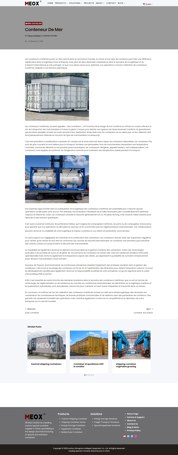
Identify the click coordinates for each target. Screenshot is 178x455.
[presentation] (47, 345)
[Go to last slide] (30, 352)
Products (63, 414)
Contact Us (132, 424)
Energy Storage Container (73, 425)
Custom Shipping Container (74, 418)
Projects (89, 3)
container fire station (143, 311)
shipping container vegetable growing (126, 365)
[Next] (147, 352)
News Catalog (33, 23)
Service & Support (136, 417)
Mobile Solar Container (71, 432)
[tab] (84, 375)
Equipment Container (71, 429)
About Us (131, 420)
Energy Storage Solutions (105, 418)
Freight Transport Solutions (106, 422)
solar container (32, 311)
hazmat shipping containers (46, 364)
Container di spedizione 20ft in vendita (89, 365)
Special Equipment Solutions (107, 425)
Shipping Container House (73, 422)
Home (50, 3)
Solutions (96, 414)
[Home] (26, 36)
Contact (111, 3)
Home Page (132, 413)
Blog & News (133, 427)
